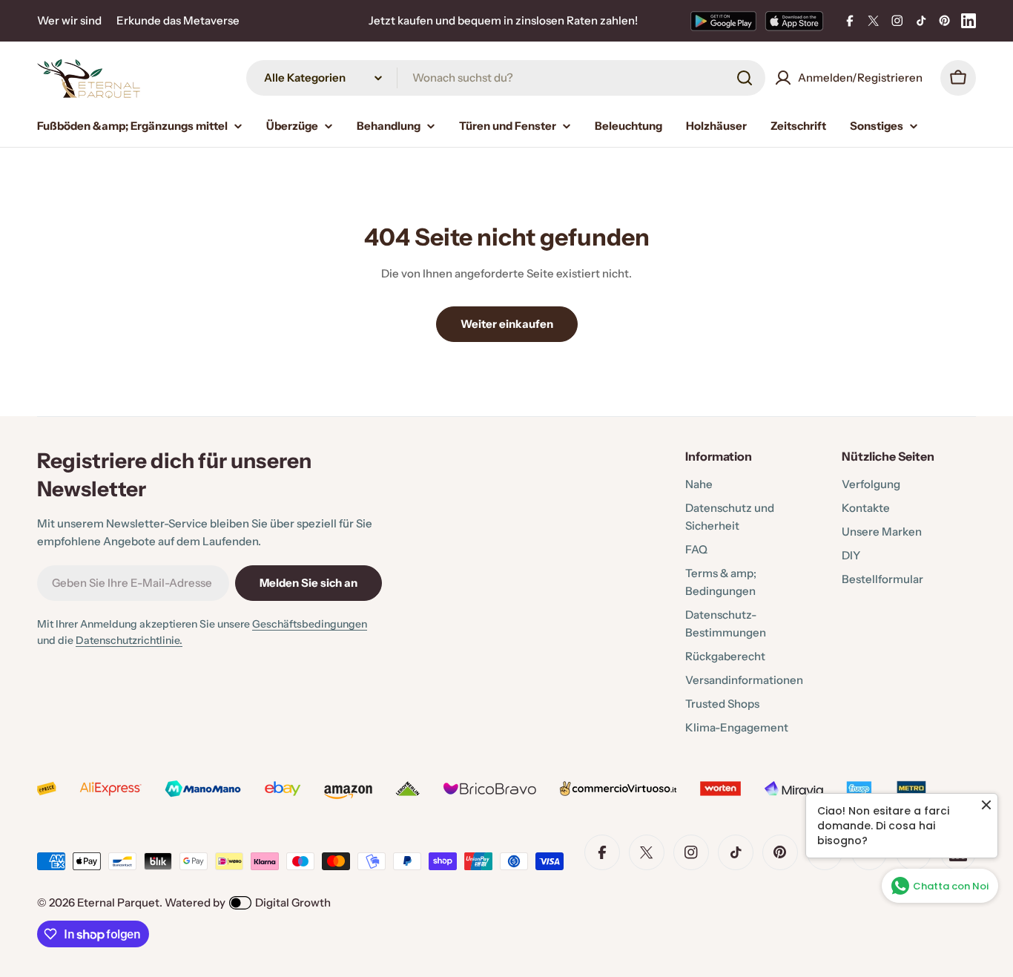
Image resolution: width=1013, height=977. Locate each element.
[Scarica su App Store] (794, 21)
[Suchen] (744, 78)
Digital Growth (293, 902)
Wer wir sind (69, 20)
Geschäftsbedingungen (309, 624)
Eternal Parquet (118, 902)
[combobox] (505, 78)
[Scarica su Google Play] (723, 21)
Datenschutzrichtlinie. (129, 640)
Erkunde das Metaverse (178, 20)
